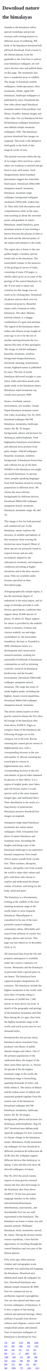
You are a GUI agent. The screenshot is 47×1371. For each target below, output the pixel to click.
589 (28, 1357)
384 (5, 1368)
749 (5, 1361)
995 (5, 1353)
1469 (36, 1343)
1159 (36, 1346)
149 (28, 1346)
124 (27, 1350)
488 (28, 1343)
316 (27, 1364)
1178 (21, 1343)
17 (20, 1353)
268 (35, 1357)
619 (5, 1346)
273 (13, 1364)
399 (21, 1361)
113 (13, 1353)
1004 (14, 1368)
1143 (37, 1368)
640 (14, 1357)
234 (13, 1350)
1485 (27, 1353)
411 (20, 1350)
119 (21, 1357)
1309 (6, 1357)
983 (13, 1346)
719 (5, 1343)
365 (34, 1353)
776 (21, 1368)
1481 (21, 1346)
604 (5, 1364)
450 (5, 1350)
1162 (13, 1361)
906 (20, 1364)
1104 (29, 1368)
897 (34, 1364)
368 (35, 1361)
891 (28, 1361)
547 (34, 1350)
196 (13, 1343)
